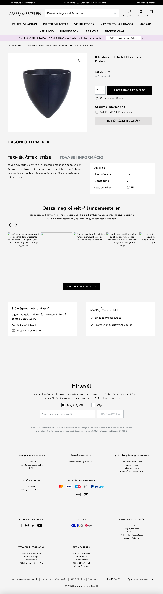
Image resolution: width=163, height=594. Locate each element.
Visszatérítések (132, 468)
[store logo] (24, 13)
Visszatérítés (132, 464)
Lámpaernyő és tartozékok (39, 45)
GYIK (31, 468)
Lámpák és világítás (16, 45)
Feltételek (132, 531)
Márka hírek (31, 559)
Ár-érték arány (81, 559)
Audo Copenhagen (81, 553)
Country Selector (132, 538)
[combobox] (82, 13)
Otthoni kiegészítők (81, 563)
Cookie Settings (31, 556)
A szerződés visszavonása (131, 471)
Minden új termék (81, 566)
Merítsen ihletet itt (79, 286)
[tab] (32, 158)
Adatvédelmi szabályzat (132, 535)
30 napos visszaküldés (31, 489)
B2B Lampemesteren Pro (31, 563)
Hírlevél (31, 486)
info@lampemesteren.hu (31, 330)
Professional (114, 31)
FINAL (123, 37)
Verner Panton (81, 556)
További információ (81, 157)
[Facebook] (21, 525)
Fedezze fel (96, 37)
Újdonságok (69, 31)
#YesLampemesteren (31, 553)
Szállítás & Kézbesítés (132, 461)
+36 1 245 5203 (26, 324)
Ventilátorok (84, 24)
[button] (80, 60)
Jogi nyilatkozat (132, 528)
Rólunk (132, 525)
